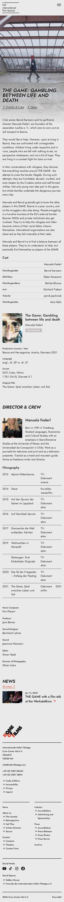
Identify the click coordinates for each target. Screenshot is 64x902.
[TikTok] (10, 868)
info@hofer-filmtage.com (14, 764)
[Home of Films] (12, 731)
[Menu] (59, 5)
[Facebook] (23, 868)
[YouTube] (4, 868)
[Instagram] (17, 868)
